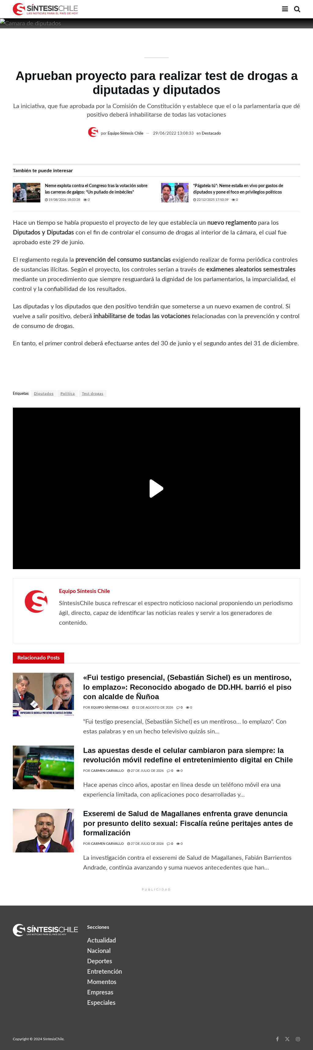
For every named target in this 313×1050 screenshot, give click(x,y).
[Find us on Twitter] (287, 1039)
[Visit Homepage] (45, 9)
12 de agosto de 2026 (154, 707)
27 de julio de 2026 (147, 770)
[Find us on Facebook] (277, 1039)
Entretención (104, 972)
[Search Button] (297, 9)
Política (68, 393)
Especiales (101, 1003)
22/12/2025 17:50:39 (212, 200)
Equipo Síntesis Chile (125, 134)
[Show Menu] (285, 9)
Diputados (43, 393)
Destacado (211, 134)
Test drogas (92, 393)
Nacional (99, 951)
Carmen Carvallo (107, 770)
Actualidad (101, 941)
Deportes (99, 961)
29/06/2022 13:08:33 (173, 134)
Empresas (100, 993)
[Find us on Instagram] (298, 1039)
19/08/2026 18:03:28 (64, 200)
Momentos (101, 982)
